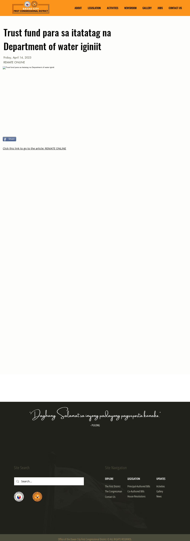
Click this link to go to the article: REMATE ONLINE (34, 148)
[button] (78, 8)
